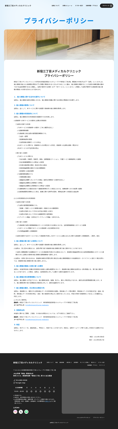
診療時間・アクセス (92, 365)
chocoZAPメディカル (83, 417)
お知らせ (47, 401)
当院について (50, 362)
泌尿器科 (76, 362)
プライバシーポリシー (99, 417)
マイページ (102, 365)
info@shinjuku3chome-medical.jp (37, 305)
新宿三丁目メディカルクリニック (27, 362)
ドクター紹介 (101, 362)
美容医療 (61, 362)
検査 (56, 362)
